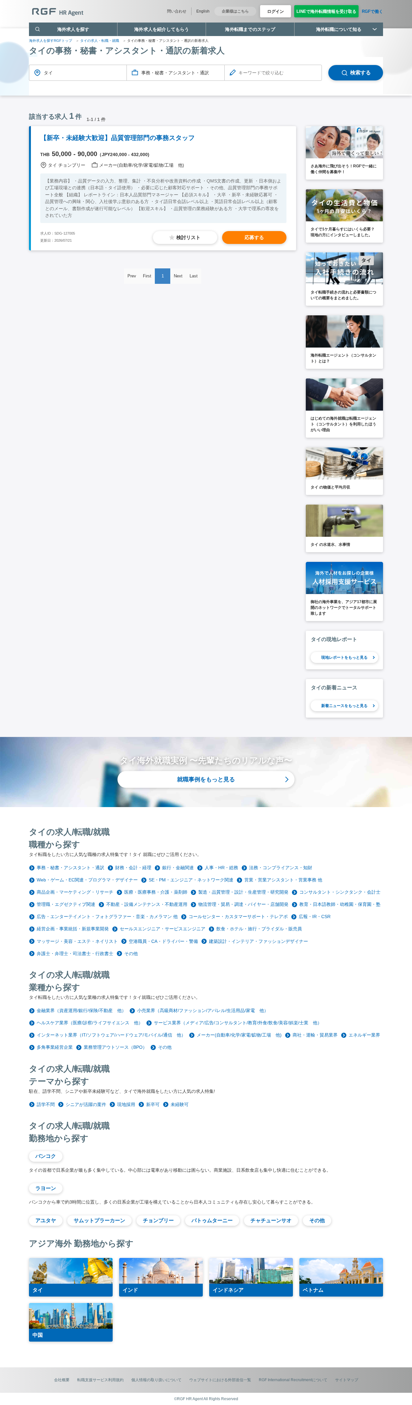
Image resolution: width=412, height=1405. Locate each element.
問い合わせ (176, 11)
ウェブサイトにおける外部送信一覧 (220, 1380)
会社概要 (62, 1380)
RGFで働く (372, 11)
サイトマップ (346, 1380)
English (203, 11)
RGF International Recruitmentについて (293, 1380)
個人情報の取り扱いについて (156, 1380)
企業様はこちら (235, 11)
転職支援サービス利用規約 (100, 1380)
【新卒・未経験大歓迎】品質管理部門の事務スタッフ (117, 137)
